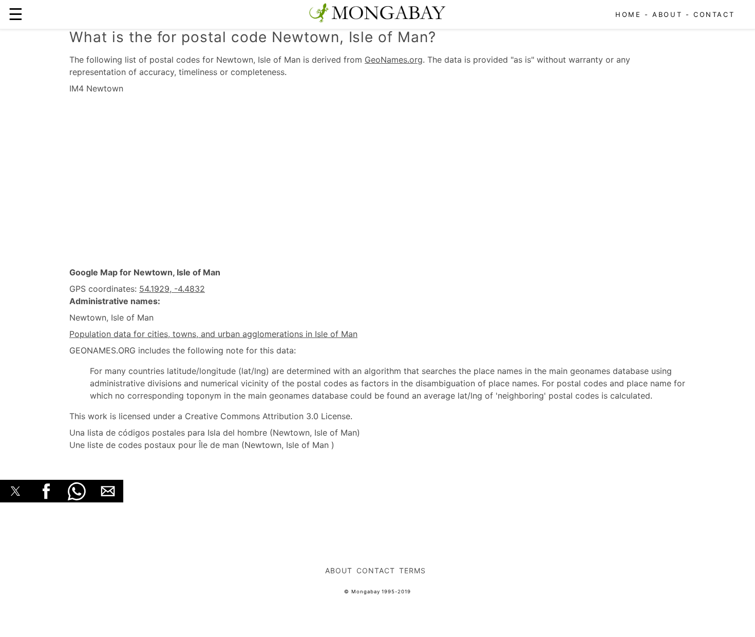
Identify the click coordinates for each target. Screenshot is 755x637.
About (667, 14)
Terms (412, 570)
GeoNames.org (394, 59)
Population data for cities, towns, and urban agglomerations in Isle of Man (213, 334)
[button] (15, 491)
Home (628, 14)
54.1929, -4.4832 (172, 289)
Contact (713, 14)
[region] (377, 181)
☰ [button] (15, 14)
